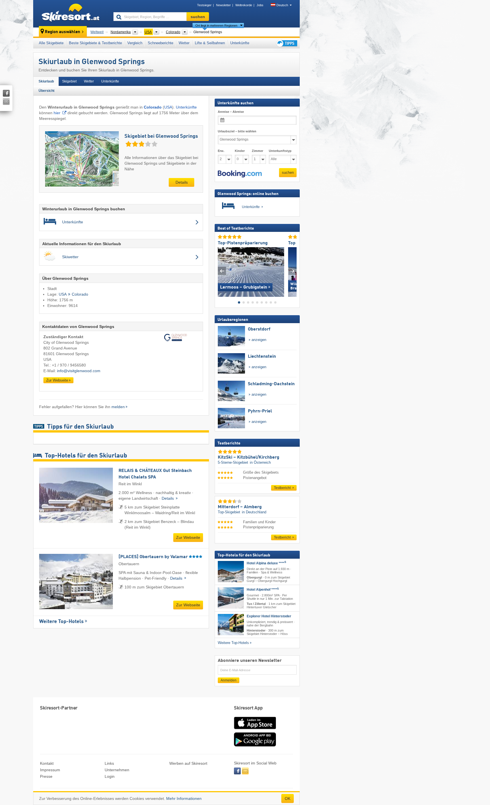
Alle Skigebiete (51, 43)
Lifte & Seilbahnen (210, 43)
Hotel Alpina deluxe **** (266, 563)
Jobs (260, 5)
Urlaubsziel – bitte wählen (237, 131)
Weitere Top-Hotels (61, 621)
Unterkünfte (239, 43)
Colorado (80, 294)
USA (168, 107)
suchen (288, 172)
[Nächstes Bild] (292, 270)
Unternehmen (117, 770)
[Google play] (255, 745)
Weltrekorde (243, 5)
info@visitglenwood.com (78, 370)
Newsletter (223, 5)
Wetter (184, 43)
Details (182, 182)
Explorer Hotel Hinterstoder (269, 616)
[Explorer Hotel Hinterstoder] (231, 624)
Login (110, 776)
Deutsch (282, 5)
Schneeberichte (160, 43)
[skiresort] (71, 13)
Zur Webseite (57, 380)
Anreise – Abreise (231, 111)
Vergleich (134, 43)
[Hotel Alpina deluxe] (231, 571)
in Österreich (260, 462)
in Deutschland (254, 512)
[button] (240, 173)
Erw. (221, 150)
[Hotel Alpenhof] (231, 598)
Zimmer (257, 150)
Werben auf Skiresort (188, 763)
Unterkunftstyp (280, 150)
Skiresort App (248, 708)
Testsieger (204, 5)
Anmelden (228, 680)
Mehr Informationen (184, 798)
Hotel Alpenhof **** (263, 590)
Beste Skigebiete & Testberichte (95, 43)
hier (57, 113)
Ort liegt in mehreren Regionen (216, 25)
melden (118, 406)
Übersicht (46, 91)
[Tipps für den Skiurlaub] (286, 43)
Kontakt (47, 763)
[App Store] (255, 729)
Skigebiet (69, 81)
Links (109, 763)
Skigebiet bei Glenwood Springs (161, 136)
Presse (46, 776)
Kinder (240, 150)
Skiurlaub (46, 81)
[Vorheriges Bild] (222, 270)
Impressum (50, 770)
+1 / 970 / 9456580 (69, 365)
